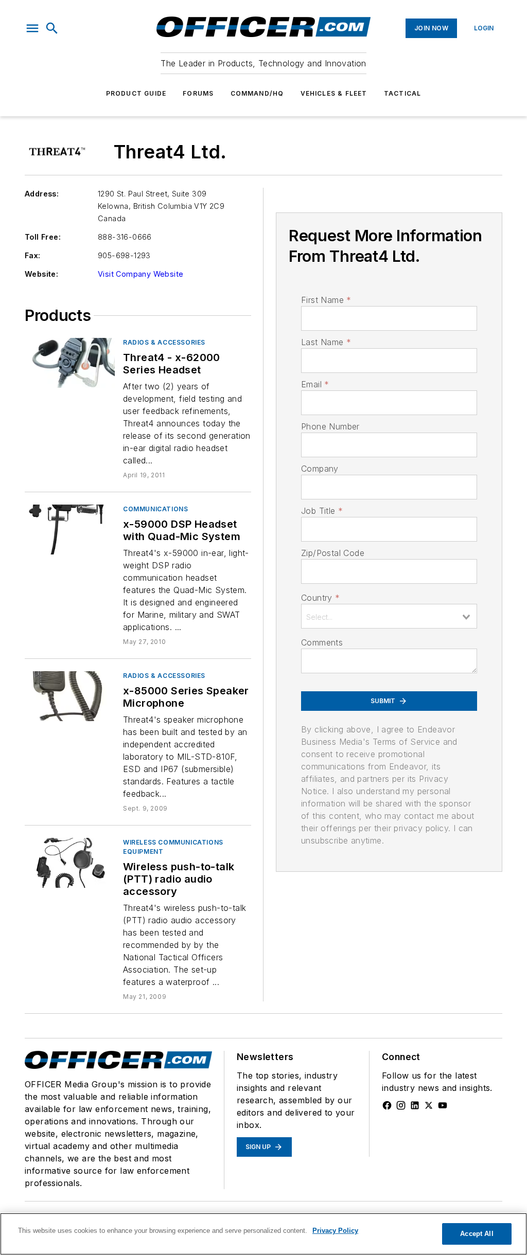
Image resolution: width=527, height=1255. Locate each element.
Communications (155, 509)
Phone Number (330, 426)
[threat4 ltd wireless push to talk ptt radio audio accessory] (70, 863)
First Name (326, 300)
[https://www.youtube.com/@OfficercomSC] (442, 1105)
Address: (42, 193)
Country (320, 598)
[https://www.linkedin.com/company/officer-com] (415, 1105)
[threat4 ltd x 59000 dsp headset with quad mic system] (70, 529)
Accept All (476, 1234)
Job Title (322, 511)
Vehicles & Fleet (334, 93)
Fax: (33, 255)
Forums (198, 93)
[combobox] (389, 616)
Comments (322, 642)
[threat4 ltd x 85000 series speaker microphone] (70, 696)
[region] (263, 1234)
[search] (52, 28)
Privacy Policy (335, 1230)
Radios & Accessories (164, 342)
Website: (41, 274)
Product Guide (136, 93)
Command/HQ (257, 93)
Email (315, 384)
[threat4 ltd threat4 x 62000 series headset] (70, 363)
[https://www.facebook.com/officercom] (387, 1105)
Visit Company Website (140, 274)
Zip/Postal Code (332, 553)
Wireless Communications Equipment (173, 846)
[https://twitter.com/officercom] (429, 1105)
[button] (32, 28)
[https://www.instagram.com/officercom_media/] (401, 1105)
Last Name (326, 342)
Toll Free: (43, 236)
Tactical (402, 93)
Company (320, 468)
